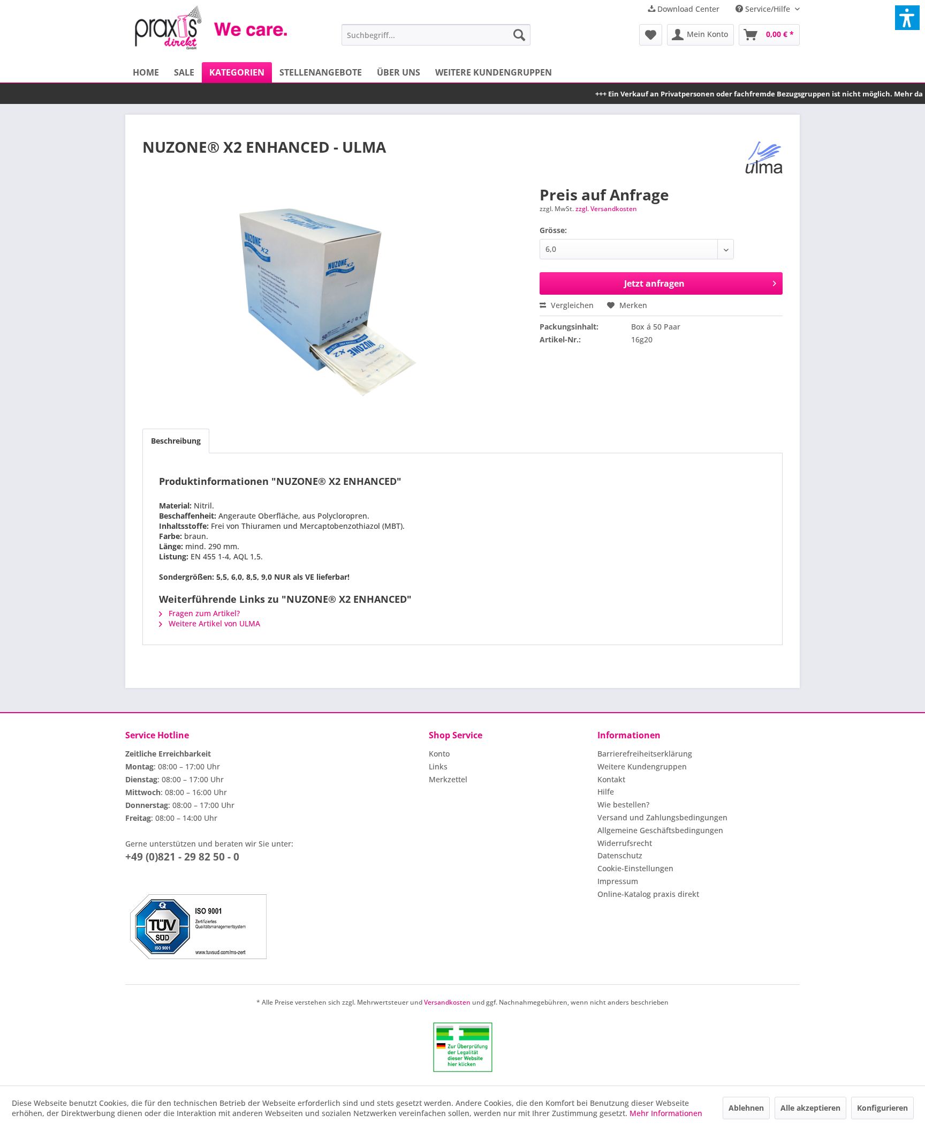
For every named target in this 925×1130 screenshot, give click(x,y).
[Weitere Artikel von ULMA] (764, 157)
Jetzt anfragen (654, 283)
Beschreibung (176, 441)
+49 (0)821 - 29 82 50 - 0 (182, 857)
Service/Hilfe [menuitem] (767, 9)
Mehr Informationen (666, 1113)
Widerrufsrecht (624, 843)
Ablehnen (746, 1108)
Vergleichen (571, 305)
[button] (907, 17)
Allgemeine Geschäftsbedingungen (660, 830)
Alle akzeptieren (810, 1108)
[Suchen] (519, 35)
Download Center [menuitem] (687, 9)
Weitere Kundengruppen (642, 766)
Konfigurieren (882, 1108)
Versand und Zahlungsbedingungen (662, 817)
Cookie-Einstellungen (635, 868)
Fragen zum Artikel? (203, 613)
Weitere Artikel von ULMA (213, 623)
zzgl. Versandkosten (606, 208)
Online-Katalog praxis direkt (648, 894)
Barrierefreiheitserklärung (644, 754)
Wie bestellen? (623, 804)
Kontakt (611, 779)
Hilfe (605, 792)
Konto (439, 754)
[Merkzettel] (650, 35)
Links (438, 766)
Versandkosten (447, 1002)
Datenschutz (619, 855)
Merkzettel (448, 779)
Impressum (617, 881)
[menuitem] (436, 35)
